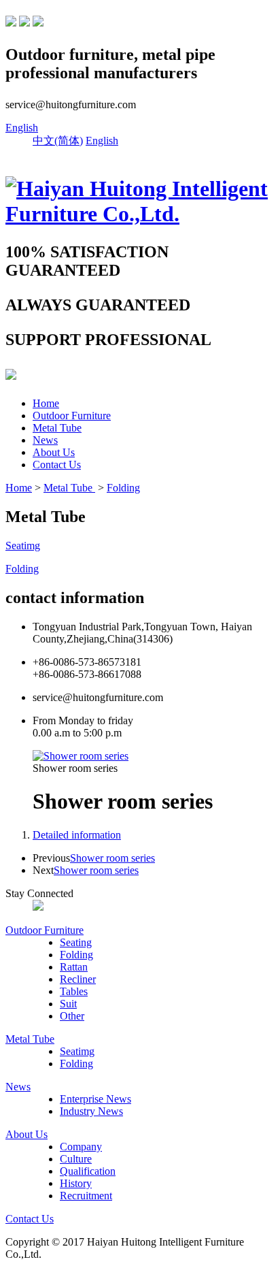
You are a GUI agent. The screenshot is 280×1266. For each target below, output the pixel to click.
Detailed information (77, 835)
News (45, 440)
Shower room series (112, 858)
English (21, 127)
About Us (54, 452)
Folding (123, 487)
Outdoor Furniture (72, 415)
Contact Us (57, 464)
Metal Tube (57, 428)
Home (46, 403)
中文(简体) (58, 140)
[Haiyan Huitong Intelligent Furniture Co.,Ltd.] (140, 213)
